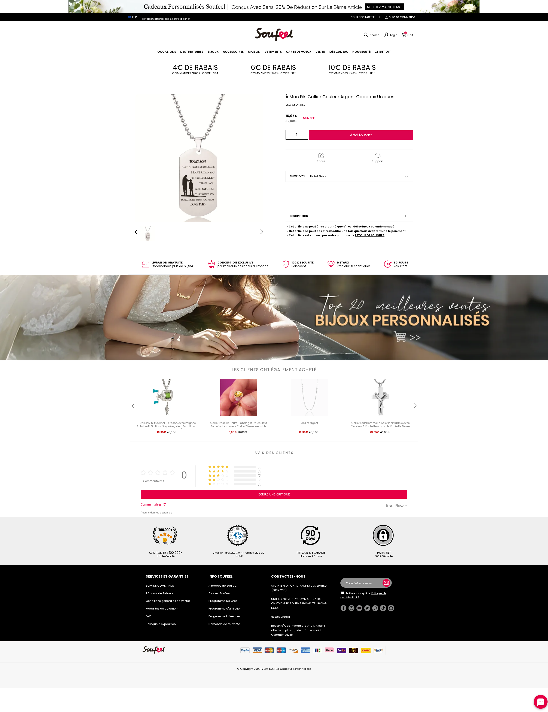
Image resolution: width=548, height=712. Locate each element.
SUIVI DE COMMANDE (402, 17)
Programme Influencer (224, 616)
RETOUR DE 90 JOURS (369, 235)
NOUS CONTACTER (363, 17)
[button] (371, 34)
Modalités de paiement (162, 609)
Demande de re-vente (224, 624)
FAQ (148, 616)
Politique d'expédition (161, 624)
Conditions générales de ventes (168, 601)
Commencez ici (282, 635)
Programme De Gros (222, 601)
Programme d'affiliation (224, 609)
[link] (166, 51)
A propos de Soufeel (222, 586)
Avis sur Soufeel (219, 593)
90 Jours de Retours (159, 593)
